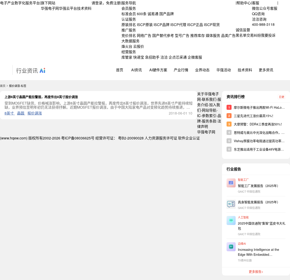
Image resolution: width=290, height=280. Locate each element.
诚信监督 (243, 29)
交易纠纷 (253, 35)
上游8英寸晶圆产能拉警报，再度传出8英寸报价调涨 (41, 96)
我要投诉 (268, 35)
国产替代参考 (163, 35)
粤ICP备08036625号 (77, 138)
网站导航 (209, 110)
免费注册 (113, 2)
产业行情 (181, 69)
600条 (142, 13)
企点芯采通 (178, 57)
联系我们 (209, 99)
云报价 (138, 46)
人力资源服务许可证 (161, 138)
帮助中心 (244, 2)
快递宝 (138, 57)
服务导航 (128, 2)
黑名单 (241, 35)
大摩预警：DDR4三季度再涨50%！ (259, 124)
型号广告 (182, 35)
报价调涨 (34, 113)
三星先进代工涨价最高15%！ (254, 115)
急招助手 (152, 57)
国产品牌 (166, 13)
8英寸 (10, 113)
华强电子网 (50, 8)
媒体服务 (213, 35)
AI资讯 (136, 69)
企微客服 (195, 57)
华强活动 (223, 69)
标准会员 (128, 13)
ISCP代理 (178, 24)
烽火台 (126, 46)
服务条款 (209, 121)
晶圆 (21, 113)
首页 (119, 69)
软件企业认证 (189, 138)
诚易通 (152, 13)
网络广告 (144, 35)
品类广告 (228, 35)
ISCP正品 (195, 24)
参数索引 (209, 115)
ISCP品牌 (161, 24)
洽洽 (164, 57)
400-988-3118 (263, 24)
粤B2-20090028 (131, 138)
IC (199, 115)
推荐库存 (197, 35)
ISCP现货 (212, 24)
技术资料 (84, 8)
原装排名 (128, 24)
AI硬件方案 (158, 69)
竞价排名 (128, 35)
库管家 (126, 57)
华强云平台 (68, 8)
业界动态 (202, 69)
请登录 (97, 2)
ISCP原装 (145, 24)
